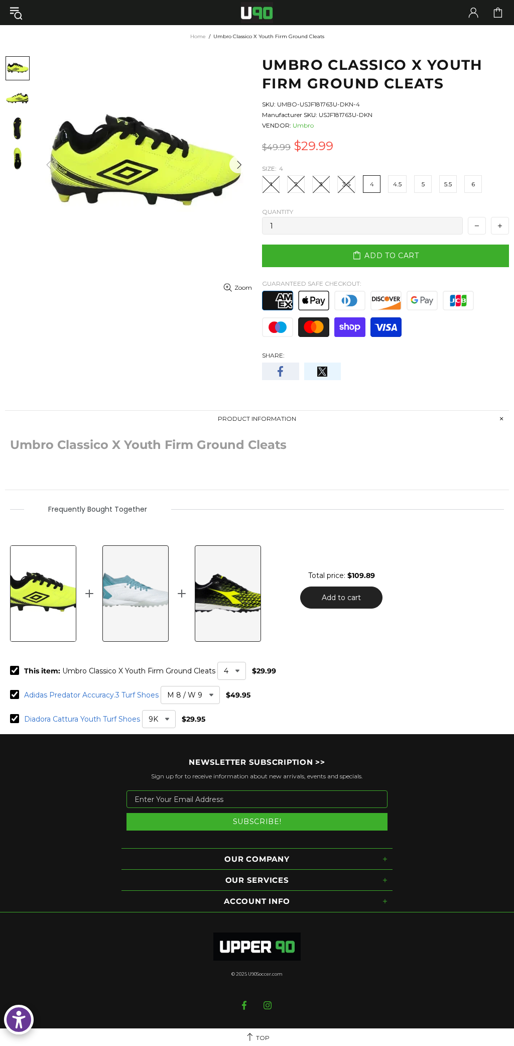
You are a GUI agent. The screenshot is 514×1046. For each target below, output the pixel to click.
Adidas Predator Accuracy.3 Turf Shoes (91, 695)
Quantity (277, 211)
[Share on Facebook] (280, 371)
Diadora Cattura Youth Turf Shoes (82, 719)
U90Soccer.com (265, 974)
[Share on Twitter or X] (322, 371)
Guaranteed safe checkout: (311, 283)
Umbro (303, 125)
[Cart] (498, 13)
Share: (273, 355)
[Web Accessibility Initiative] (19, 1019)
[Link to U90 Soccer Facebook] (245, 1005)
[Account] (473, 13)
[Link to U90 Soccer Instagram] (268, 1005)
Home (198, 36)
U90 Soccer (257, 13)
